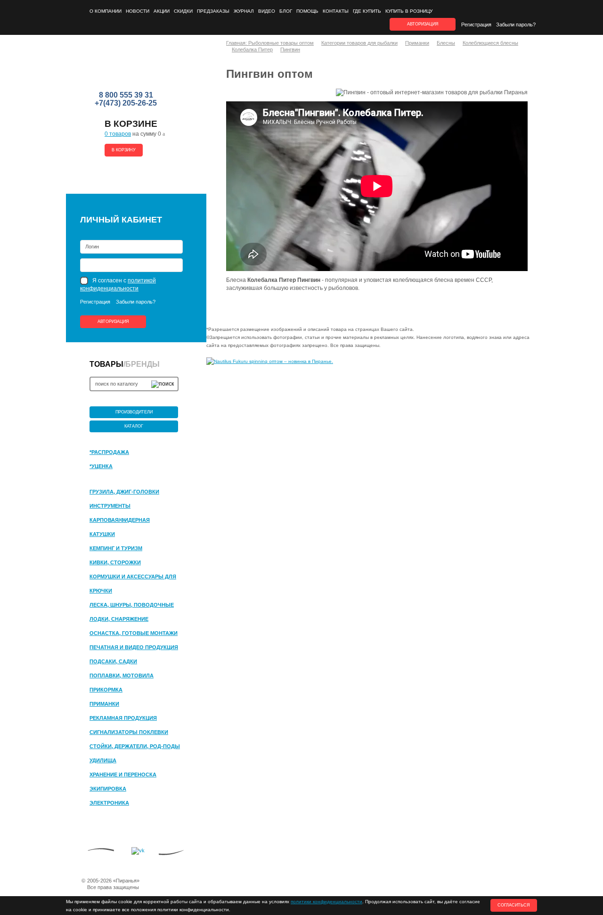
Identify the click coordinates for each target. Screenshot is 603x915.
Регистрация (476, 24)
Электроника (109, 803)
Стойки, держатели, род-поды (135, 746)
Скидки (183, 11)
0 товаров (118, 134)
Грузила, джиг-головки (124, 492)
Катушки (102, 534)
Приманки (104, 704)
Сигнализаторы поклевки (129, 732)
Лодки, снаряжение (119, 619)
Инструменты (110, 506)
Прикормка (106, 689)
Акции (162, 11)
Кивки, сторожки (115, 562)
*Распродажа (109, 452)
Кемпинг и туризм (116, 548)
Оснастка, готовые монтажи (134, 633)
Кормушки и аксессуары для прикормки (133, 577)
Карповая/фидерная (120, 520)
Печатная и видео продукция (134, 647)
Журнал (244, 11)
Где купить (367, 11)
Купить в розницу (408, 11)
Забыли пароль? (516, 24)
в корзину (124, 150)
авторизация (423, 24)
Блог (285, 11)
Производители (134, 412)
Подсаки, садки (113, 661)
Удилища (103, 760)
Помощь (307, 11)
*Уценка (101, 466)
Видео (266, 11)
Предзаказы (213, 11)
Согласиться (513, 905)
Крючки (101, 591)
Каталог (133, 426)
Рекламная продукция (123, 718)
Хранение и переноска (123, 774)
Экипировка (108, 788)
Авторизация (113, 321)
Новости (137, 11)
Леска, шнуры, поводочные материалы (132, 605)
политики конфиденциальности (326, 901)
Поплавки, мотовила (122, 675)
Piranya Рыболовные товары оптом (127, 66)
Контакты (336, 11)
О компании (106, 11)
